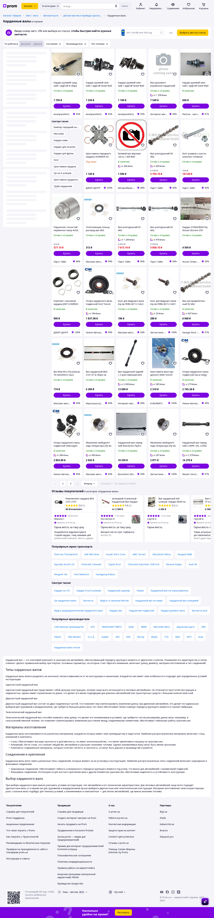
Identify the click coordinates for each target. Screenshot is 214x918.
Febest (57, 636)
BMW (144, 626)
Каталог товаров (12, 15)
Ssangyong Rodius (105, 574)
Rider (131, 626)
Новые (140, 590)
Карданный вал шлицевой (184, 600)
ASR (128, 636)
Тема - (70, 891)
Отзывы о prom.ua (119, 842)
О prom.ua (114, 811)
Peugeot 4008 (185, 554)
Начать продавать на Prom (72, 824)
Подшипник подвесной (141, 610)
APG (203, 626)
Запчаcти (88, 600)
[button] (67, 106)
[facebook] (167, 892)
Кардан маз (116, 610)
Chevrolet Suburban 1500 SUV (143, 564)
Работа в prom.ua (118, 817)
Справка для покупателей (20, 811)
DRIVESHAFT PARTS (112, 626)
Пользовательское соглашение (74, 855)
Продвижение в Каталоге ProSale (75, 830)
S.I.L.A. (91, 636)
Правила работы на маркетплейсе (76, 867)
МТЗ (189, 636)
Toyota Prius (114, 564)
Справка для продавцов (70, 811)
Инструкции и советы (18, 858)
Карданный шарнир (119, 590)
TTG (166, 636)
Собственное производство (69, 626)
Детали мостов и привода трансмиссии (82, 15)
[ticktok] (178, 892)
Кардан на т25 (62, 590)
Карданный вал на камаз (149, 600)
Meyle (154, 636)
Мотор (140, 636)
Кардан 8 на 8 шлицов (89, 590)
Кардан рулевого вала (173, 610)
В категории (48, 6)
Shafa (163, 817)
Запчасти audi (199, 610)
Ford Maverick (81, 574)
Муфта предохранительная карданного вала (78, 610)
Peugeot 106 (60, 574)
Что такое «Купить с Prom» (20, 830)
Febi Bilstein (74, 636)
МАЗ (177, 636)
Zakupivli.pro (166, 836)
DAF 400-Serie (91, 554)
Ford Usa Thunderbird (66, 554)
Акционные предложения (20, 824)
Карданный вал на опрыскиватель (169, 590)
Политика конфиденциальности (74, 861)
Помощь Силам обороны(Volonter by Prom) (122, 851)
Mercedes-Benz (162, 626)
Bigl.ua (163, 811)
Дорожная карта (186, 626)
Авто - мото (32, 15)
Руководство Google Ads (70, 883)
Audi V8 (193, 564)
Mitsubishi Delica (162, 554)
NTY (93, 626)
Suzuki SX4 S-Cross (116, 554)
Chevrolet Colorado (91, 564)
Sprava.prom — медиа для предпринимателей (71, 838)
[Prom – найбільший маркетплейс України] (10, 6)
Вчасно (164, 830)
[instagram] (173, 892)
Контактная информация (122, 824)
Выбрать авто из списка (193, 32)
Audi (200, 636)
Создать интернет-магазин (72, 817)
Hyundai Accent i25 (64, 564)
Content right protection (121, 836)
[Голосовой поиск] (116, 6)
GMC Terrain (139, 554)
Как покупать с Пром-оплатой (22, 836)
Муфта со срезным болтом (114, 600)
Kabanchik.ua (167, 824)
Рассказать (123, 912)
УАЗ (117, 636)
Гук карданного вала (65, 600)
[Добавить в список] (78, 74)
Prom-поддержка (15, 817)
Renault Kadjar (174, 564)
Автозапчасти (50, 15)
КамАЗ (105, 636)
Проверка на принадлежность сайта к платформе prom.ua (27, 851)
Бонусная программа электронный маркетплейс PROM (76, 876)
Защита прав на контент (122, 830)
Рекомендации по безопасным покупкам (28, 842)
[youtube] (162, 892)
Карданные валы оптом (67, 647)
